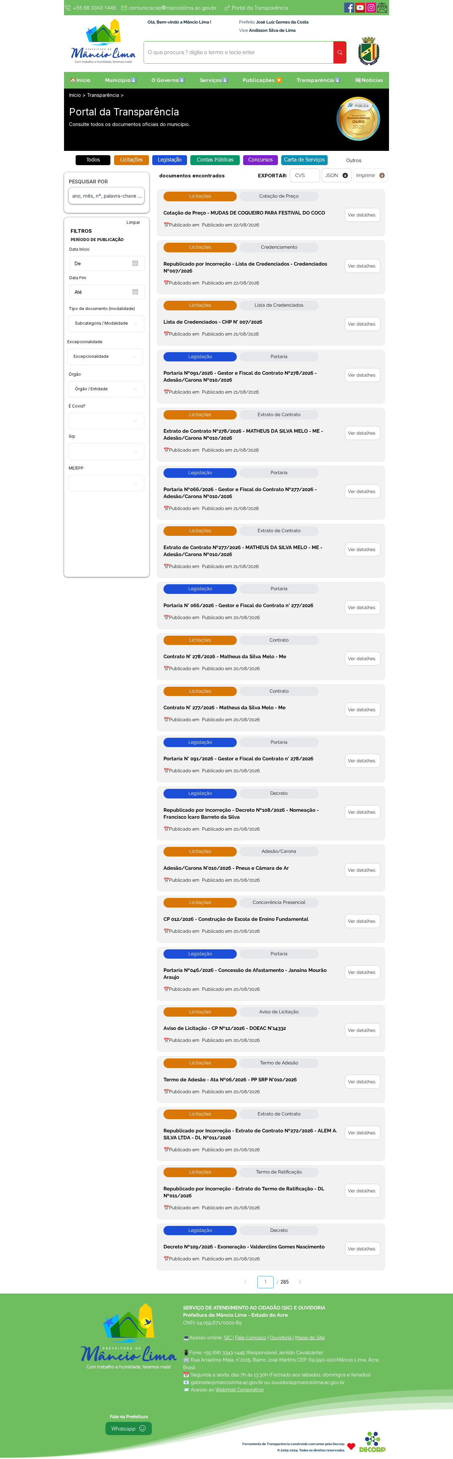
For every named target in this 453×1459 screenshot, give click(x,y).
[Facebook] (349, 8)
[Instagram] (371, 8)
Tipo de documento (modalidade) (102, 309)
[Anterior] (245, 1282)
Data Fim (77, 278)
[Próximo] (299, 1282)
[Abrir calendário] (135, 263)
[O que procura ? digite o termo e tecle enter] (339, 52)
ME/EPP (76, 468)
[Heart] (351, 1446)
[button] (121, 80)
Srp (72, 436)
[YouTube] (360, 8)
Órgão (75, 374)
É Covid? (77, 406)
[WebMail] (382, 8)
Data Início (79, 249)
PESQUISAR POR (88, 181)
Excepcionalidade (84, 342)
